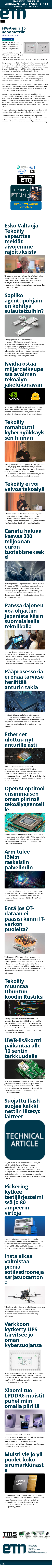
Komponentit (7, 39)
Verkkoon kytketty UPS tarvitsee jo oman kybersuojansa (23, 1334)
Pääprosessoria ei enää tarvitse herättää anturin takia (24, 679)
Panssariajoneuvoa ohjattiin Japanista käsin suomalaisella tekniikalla (24, 616)
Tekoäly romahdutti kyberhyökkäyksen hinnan (24, 429)
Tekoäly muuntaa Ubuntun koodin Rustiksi (24, 988)
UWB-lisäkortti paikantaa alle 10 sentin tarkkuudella (23, 1048)
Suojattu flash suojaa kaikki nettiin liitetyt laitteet (22, 1108)
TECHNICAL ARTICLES (15, 4)
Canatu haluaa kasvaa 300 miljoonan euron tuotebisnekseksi (24, 544)
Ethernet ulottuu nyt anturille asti (21, 739)
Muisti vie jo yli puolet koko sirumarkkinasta (24, 1462)
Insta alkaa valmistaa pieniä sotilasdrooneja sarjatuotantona (24, 1269)
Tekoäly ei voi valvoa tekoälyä (24, 486)
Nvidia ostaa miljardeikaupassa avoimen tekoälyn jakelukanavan (24, 374)
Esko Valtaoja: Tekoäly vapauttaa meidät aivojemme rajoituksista (22, 238)
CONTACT (33, 6)
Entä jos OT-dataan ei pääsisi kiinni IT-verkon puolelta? (25, 918)
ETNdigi (44, 4)
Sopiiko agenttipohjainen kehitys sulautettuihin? (24, 303)
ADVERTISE (19, 1)
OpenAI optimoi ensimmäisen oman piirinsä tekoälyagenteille (25, 799)
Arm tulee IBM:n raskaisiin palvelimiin (19, 859)
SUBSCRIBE (33, 1)
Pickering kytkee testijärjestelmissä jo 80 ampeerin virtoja (24, 1199)
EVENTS (33, 4)
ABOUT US (20, 6)
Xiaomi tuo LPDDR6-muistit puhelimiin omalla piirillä (24, 1398)
